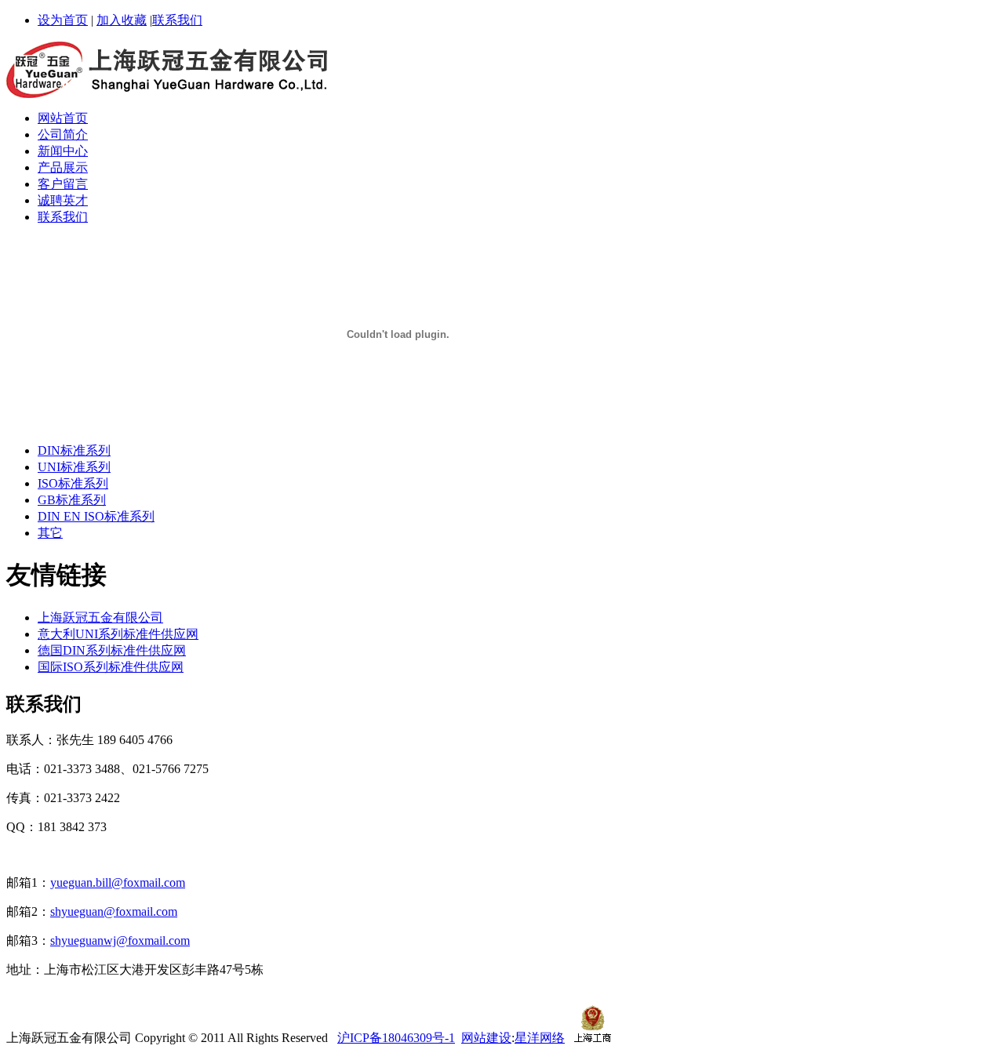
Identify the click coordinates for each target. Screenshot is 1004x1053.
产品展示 (63, 167)
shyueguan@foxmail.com (113, 911)
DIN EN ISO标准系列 (96, 516)
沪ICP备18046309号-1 (396, 1037)
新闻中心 (63, 151)
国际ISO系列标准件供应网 (111, 667)
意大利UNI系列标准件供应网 (118, 634)
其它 (50, 532)
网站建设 (486, 1037)
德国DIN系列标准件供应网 (112, 650)
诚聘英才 (63, 200)
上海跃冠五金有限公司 (100, 617)
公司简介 (63, 134)
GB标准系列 (72, 500)
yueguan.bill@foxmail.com (117, 882)
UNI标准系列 (74, 467)
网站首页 (63, 118)
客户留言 (63, 184)
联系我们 (177, 20)
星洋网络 (540, 1037)
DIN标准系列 (74, 450)
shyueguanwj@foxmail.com (120, 940)
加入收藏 (121, 20)
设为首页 (63, 20)
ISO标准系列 (73, 483)
